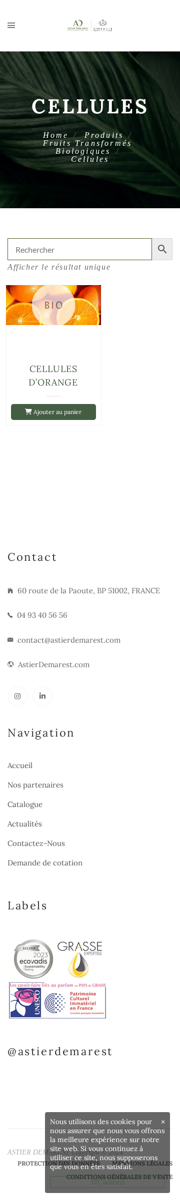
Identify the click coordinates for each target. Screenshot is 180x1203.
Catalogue (25, 804)
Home (56, 135)
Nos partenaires (36, 785)
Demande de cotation (45, 862)
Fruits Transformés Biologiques (87, 147)
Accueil (20, 765)
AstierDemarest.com (54, 664)
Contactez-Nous (36, 843)
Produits (104, 135)
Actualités (25, 823)
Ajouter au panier (57, 411)
